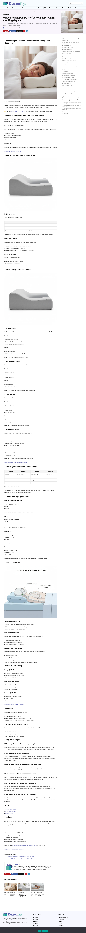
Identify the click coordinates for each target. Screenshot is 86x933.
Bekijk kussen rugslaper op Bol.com (12, 151)
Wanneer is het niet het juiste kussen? (72, 91)
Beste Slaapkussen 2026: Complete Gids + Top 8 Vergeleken (10, 894)
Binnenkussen (35, 917)
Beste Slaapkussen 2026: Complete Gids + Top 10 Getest (20, 856)
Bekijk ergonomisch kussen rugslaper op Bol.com (15, 462)
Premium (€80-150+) (68, 87)
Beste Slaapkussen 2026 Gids (18, 111)
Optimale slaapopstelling (69, 75)
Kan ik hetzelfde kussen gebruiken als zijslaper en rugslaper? (71, 100)
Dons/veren (66, 71)
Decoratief (6, 7)
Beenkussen (35, 919)
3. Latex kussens (67, 56)
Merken (70, 7)
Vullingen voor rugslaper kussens (70, 64)
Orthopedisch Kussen (10, 811)
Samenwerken (61, 925)
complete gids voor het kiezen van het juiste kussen (24, 845)
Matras (51, 7)
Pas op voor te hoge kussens (70, 79)
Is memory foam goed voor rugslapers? (72, 97)
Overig (33, 7)
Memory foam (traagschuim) (70, 66)
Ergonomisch (15, 7)
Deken (63, 7)
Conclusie (66, 113)
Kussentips (7, 27)
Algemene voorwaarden (63, 917)
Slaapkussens (9, 11)
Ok (39, 931)
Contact (60, 921)
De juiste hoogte (67, 45)
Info (45, 7)
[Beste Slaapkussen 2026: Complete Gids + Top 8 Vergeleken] (10, 883)
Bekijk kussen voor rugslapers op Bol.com (14, 849)
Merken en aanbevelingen (69, 81)
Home (4, 11)
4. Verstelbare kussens (69, 58)
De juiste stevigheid (68, 47)
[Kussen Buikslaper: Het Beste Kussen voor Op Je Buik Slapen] (37, 883)
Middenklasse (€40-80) (69, 85)
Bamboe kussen (36, 921)
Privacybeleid (61, 919)
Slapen (57, 7)
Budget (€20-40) (67, 83)
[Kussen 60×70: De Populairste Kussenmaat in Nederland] (24, 883)
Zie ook (65, 111)
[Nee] (84, 930)
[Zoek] (81, 3)
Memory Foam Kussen (10, 809)
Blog (76, 7)
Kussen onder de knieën (69, 77)
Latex (65, 67)
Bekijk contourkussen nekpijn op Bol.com (14, 704)
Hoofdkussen (35, 923)
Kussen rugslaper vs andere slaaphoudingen (69, 61)
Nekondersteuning (68, 49)
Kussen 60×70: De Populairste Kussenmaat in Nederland (20, 859)
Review (40, 7)
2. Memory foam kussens (69, 55)
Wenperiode (66, 89)
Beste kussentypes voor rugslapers (71, 51)
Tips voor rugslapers (68, 73)
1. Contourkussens (68, 53)
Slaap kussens (25, 7)
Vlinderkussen (35, 925)
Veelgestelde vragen (68, 93)
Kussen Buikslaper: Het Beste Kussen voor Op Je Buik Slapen (21, 861)
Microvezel (66, 69)
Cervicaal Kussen (9, 813)
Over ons (60, 923)
